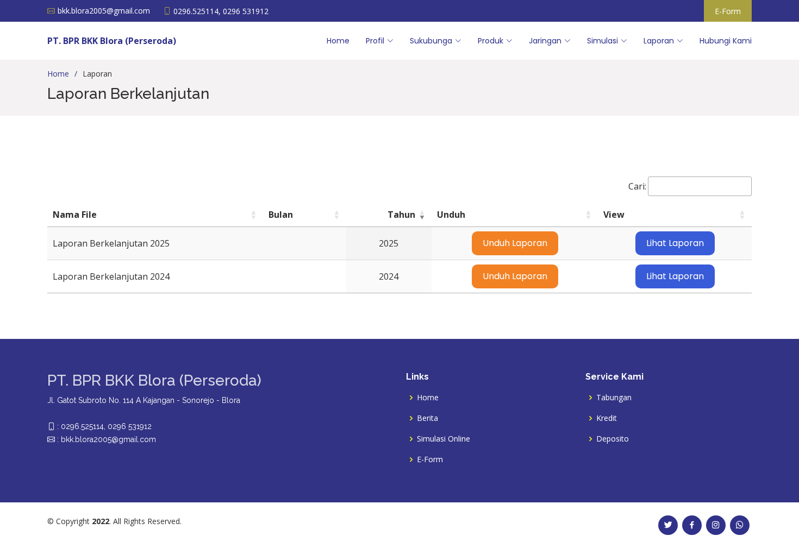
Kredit (606, 418)
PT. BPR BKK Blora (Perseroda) (111, 41)
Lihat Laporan (675, 243)
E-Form (728, 11)
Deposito (612, 439)
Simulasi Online (443, 439)
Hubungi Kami (726, 40)
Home (338, 40)
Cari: (637, 186)
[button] (253, 214)
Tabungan (614, 397)
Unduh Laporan (515, 243)
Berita (427, 418)
